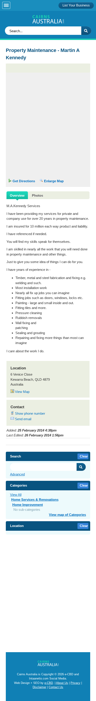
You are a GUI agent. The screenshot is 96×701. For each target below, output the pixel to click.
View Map (21, 392)
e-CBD (48, 683)
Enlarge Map (53, 181)
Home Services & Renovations (34, 499)
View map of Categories (67, 515)
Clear (84, 456)
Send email (22, 419)
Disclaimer (39, 687)
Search (81, 467)
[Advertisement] (48, 91)
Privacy (75, 683)
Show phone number (29, 413)
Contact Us (56, 687)
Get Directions (23, 181)
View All (15, 495)
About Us (62, 683)
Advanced (17, 474)
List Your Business (76, 5)
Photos (37, 195)
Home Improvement (27, 505)
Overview (17, 195)
